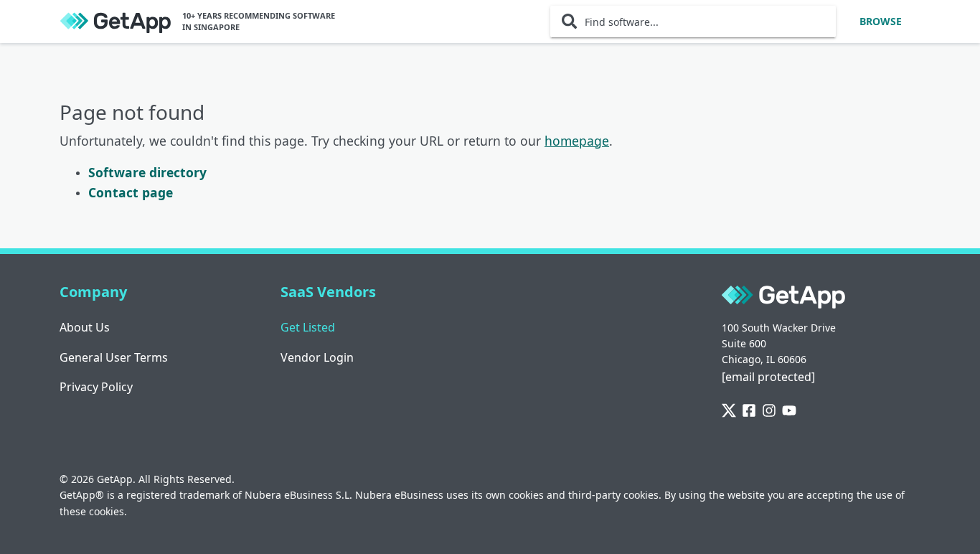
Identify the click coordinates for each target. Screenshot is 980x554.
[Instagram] (769, 411)
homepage (577, 140)
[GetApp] (115, 21)
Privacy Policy (96, 387)
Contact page (130, 192)
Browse (880, 21)
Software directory (147, 172)
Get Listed (308, 327)
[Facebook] (749, 411)
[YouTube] (789, 411)
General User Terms (114, 357)
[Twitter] (729, 411)
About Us (85, 327)
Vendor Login (317, 357)
